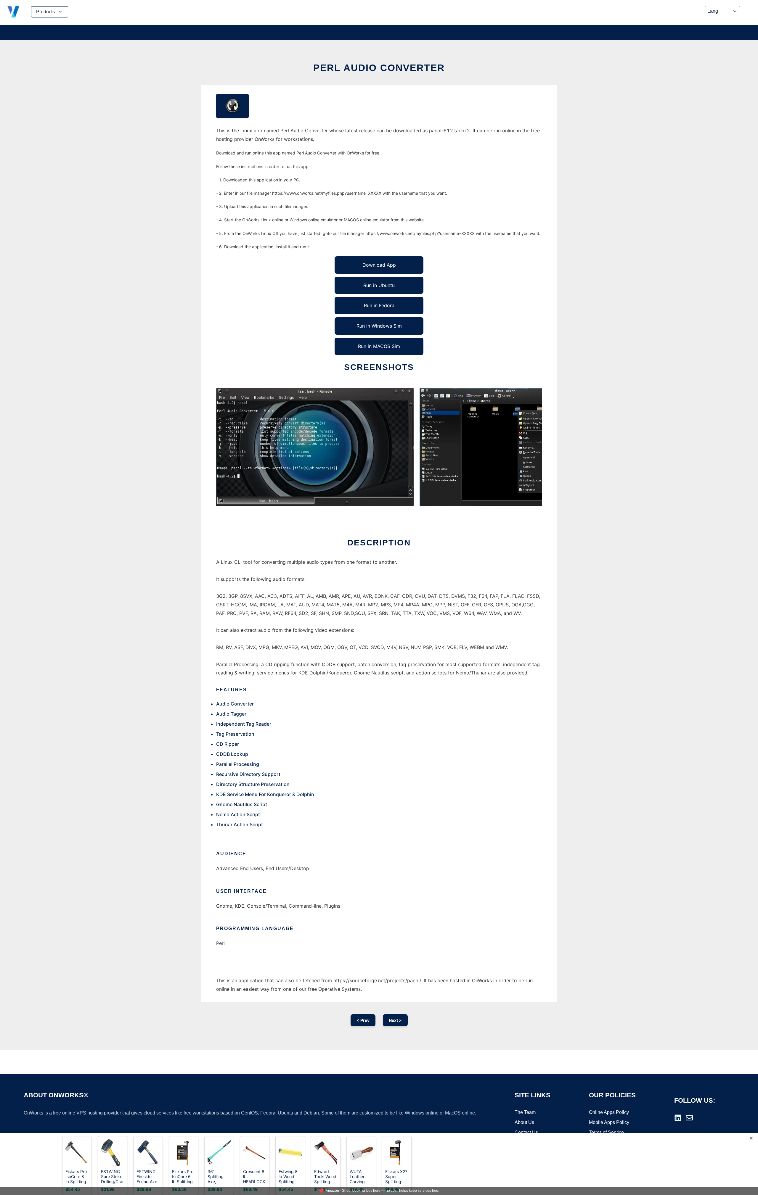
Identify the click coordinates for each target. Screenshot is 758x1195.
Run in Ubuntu (379, 285)
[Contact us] (689, 1117)
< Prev (363, 1020)
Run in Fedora (379, 305)
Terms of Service (606, 1132)
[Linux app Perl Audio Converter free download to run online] (232, 106)
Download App (379, 265)
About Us (524, 1122)
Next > (395, 1020)
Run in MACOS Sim (379, 346)
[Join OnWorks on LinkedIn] (677, 1117)
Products (45, 11)
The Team (525, 1112)
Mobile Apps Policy (609, 1122)
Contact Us (526, 1132)
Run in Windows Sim (379, 326)
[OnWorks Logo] (13, 12)
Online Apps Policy (609, 1112)
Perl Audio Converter (379, 67)
